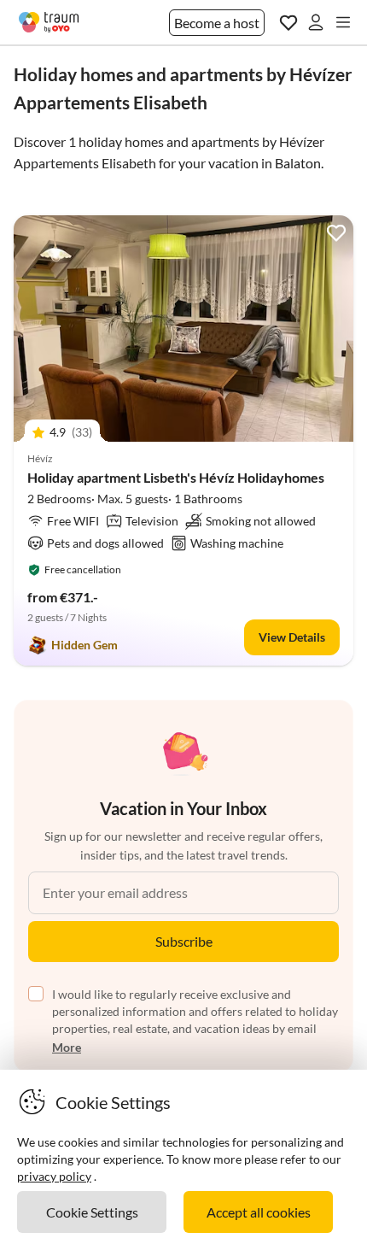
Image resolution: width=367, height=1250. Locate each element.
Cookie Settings (92, 1212)
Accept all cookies (259, 1212)
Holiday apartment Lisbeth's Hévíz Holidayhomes (175, 477)
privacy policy (54, 1176)
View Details (292, 637)
